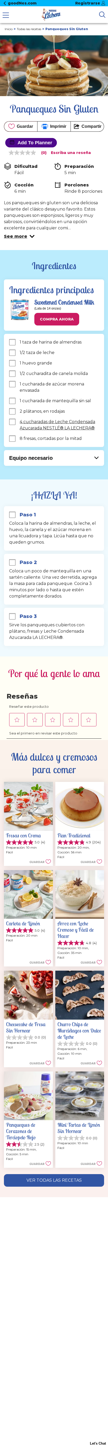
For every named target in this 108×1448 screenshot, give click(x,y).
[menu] (6, 16)
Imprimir (58, 126)
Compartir (91, 126)
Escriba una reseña (71, 152)
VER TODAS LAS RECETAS (54, 1180)
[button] (19, 236)
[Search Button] (102, 15)
